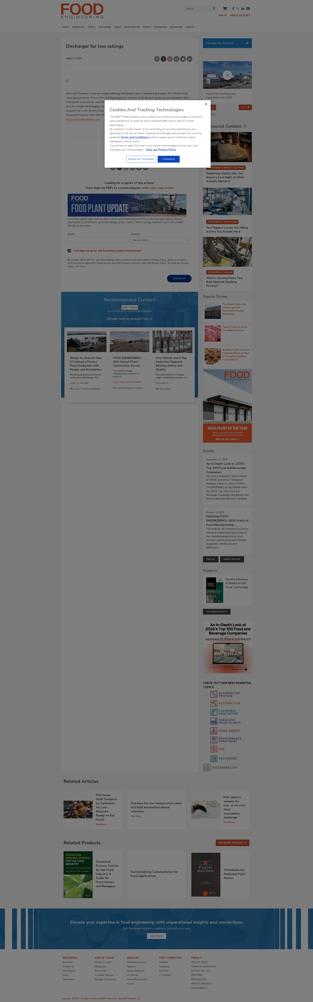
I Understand (169, 159)
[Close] (206, 104)
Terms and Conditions (134, 137)
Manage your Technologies (141, 159)
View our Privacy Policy (161, 150)
